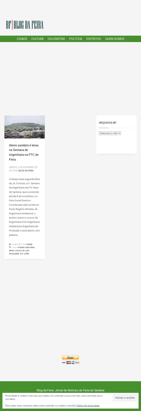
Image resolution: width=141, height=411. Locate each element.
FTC (21, 253)
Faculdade (14, 253)
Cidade (29, 244)
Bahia (11, 250)
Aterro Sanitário (26, 247)
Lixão (26, 253)
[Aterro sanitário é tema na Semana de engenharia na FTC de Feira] (24, 127)
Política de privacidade (88, 405)
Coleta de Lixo (22, 250)
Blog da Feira (26, 170)
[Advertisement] (70, 78)
